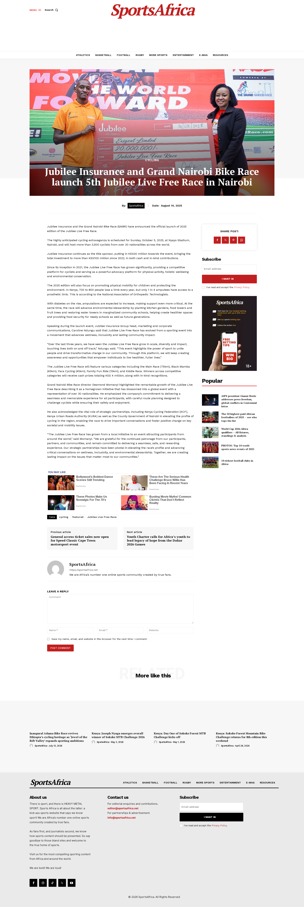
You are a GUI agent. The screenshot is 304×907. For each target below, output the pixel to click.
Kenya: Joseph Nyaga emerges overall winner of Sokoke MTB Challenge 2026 (118, 735)
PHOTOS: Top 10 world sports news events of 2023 (237, 447)
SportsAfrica (82, 564)
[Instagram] (43, 883)
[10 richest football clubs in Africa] (210, 462)
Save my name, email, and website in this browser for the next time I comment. (99, 639)
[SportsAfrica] (55, 569)
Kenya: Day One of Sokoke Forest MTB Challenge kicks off (180, 735)
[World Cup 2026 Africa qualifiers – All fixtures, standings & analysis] (210, 432)
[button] (52, 10)
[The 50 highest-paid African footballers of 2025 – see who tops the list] (210, 417)
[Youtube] (71, 883)
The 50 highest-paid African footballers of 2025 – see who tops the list (239, 417)
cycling (63, 517)
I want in (228, 279)
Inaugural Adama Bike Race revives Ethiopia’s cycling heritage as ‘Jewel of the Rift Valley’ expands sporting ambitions (58, 737)
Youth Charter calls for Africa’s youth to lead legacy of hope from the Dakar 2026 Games (158, 540)
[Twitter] (225, 240)
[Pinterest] (233, 240)
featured (78, 517)
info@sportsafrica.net (121, 817)
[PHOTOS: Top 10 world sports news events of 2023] (210, 447)
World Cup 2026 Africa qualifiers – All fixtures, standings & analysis (235, 432)
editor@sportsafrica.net (122, 808)
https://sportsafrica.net (83, 569)
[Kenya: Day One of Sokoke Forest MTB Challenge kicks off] (183, 707)
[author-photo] (32, 746)
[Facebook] (217, 240)
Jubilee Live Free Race (102, 517)
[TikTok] (52, 883)
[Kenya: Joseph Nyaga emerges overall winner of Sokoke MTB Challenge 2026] (121, 707)
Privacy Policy (241, 287)
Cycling (152, 160)
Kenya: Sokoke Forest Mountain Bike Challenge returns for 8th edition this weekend (241, 737)
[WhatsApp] (241, 240)
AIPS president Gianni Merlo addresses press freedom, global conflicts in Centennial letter (239, 401)
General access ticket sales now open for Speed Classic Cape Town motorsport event (80, 540)
